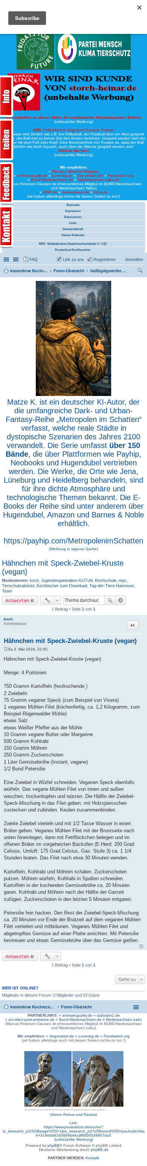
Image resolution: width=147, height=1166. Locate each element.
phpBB (53, 1145)
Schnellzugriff (7, 259)
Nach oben (141, 946)
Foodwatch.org (121, 175)
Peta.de (101, 192)
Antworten (17, 600)
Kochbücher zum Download (62, 585)
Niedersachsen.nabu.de (98, 180)
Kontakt (92, 1158)
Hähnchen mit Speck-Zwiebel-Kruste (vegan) (70, 640)
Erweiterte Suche (121, 600)
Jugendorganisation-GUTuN (67, 580)
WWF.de (50, 192)
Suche (110, 600)
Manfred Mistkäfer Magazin (75, 171)
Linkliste (16, 259)
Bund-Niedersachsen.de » (82, 1019)
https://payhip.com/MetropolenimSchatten (73, 541)
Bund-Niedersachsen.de (52, 180)
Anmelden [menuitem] (134, 259)
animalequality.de (77, 1015)
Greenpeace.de (75, 192)
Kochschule (105, 580)
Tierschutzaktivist (18, 585)
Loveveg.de (62, 175)
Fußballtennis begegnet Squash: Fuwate (73, 130)
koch (34, 580)
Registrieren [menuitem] (104, 259)
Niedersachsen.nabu (124, 1019)
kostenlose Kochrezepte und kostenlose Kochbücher (32, 1007)
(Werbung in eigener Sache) (73, 549)
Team (7, 591)
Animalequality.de (32, 175)
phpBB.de (100, 1150)
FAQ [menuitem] (33, 259)
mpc (123, 580)
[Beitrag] (6, 649)
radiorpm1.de (108, 1015)
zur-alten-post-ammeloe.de (31, 1019)
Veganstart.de (61, 1036)
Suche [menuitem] (141, 271)
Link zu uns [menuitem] (73, 259)
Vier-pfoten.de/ (90, 175)
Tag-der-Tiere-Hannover (111, 585)
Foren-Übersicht (76, 1007)
